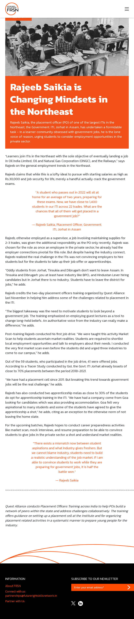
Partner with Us (15, 601)
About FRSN (13, 586)
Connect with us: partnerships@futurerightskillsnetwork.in (31, 593)
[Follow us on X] (73, 603)
